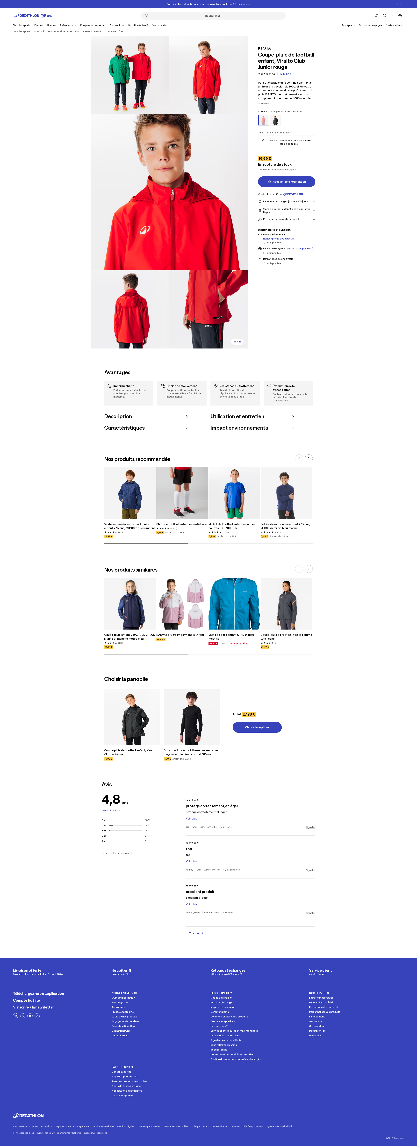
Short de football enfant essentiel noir (181, 524)
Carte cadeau (394, 25)
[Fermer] (401, 4)
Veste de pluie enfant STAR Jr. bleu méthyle (231, 636)
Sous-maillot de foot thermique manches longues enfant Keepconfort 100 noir (191, 752)
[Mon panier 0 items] (400, 16)
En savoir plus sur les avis (115, 853)
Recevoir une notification (289, 181)
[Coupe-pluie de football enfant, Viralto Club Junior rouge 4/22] (130, 309)
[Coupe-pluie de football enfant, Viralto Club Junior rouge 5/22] (208, 309)
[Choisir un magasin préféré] (377, 16)
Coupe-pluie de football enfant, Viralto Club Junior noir (130, 752)
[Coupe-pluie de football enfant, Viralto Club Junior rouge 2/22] (130, 75)
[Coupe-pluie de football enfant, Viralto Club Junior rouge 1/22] (208, 75)
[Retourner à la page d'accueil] (33, 16)
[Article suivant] (309, 458)
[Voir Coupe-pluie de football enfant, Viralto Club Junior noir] (132, 717)
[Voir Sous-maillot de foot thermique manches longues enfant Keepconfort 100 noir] (192, 717)
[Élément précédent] (299, 458)
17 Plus (237, 342)
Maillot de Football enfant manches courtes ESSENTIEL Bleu (232, 526)
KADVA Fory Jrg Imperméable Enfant (180, 634)
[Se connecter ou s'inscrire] (392, 16)
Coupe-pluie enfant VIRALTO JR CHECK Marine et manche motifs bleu (130, 636)
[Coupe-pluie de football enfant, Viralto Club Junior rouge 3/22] (169, 192)
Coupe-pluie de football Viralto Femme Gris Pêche (286, 636)
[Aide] (384, 16)
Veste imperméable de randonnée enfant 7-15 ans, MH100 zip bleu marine (129, 526)
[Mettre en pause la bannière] (396, 4)
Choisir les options (257, 727)
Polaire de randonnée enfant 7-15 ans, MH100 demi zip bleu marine (286, 526)
